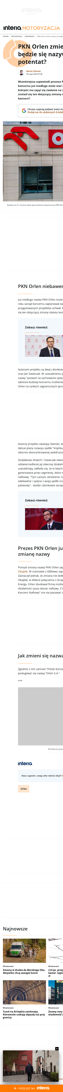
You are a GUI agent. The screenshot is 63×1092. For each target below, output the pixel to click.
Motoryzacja (16, 36)
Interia (6, 36)
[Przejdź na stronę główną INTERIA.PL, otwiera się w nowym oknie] (13, 27)
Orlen (24, 788)
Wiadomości (29, 36)
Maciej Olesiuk (33, 71)
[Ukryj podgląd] (57, 1048)
